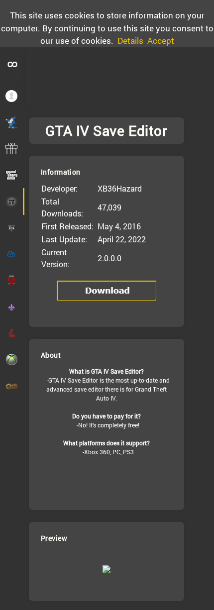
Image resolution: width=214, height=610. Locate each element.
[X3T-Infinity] (12, 64)
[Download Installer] (106, 291)
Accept (160, 40)
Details (130, 40)
